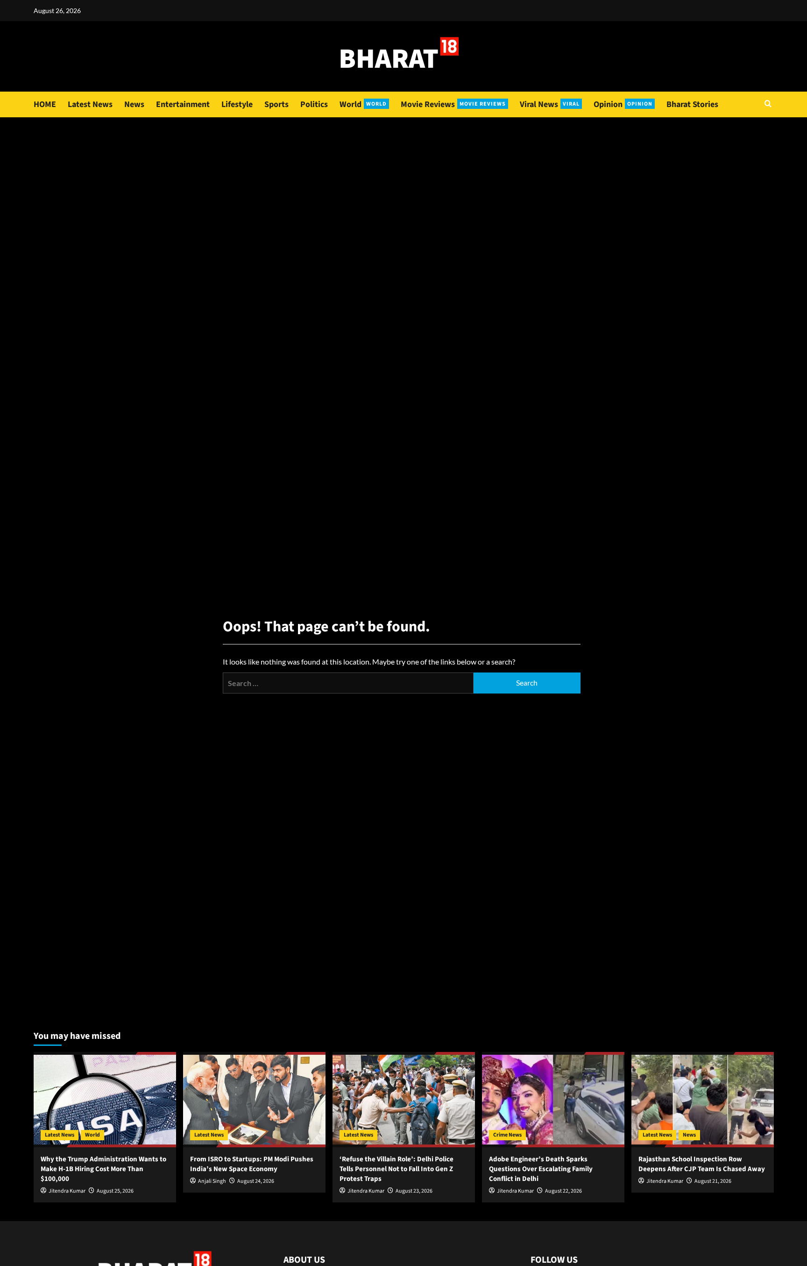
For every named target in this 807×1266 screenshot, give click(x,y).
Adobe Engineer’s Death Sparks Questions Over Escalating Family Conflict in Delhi (541, 1169)
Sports (276, 104)
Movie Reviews (453, 104)
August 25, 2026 (115, 1191)
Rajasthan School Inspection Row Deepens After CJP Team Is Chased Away (701, 1164)
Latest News (90, 104)
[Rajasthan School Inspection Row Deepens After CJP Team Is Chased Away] (702, 1099)
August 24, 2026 (255, 1181)
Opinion (623, 104)
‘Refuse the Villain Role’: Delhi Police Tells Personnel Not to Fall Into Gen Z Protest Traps (396, 1169)
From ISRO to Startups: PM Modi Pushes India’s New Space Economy (251, 1164)
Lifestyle (237, 104)
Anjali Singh (212, 1181)
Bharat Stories (692, 104)
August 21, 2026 (712, 1181)
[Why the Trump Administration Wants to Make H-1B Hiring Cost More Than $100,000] (105, 1099)
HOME (45, 104)
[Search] (768, 104)
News (134, 104)
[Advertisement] (403, 187)
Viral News (550, 104)
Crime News (507, 1135)
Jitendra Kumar (67, 1191)
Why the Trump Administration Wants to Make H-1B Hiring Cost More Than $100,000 (103, 1169)
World (363, 104)
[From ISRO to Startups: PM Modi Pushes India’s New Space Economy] (254, 1099)
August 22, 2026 (563, 1191)
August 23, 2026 (414, 1191)
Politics (314, 104)
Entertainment (183, 104)
